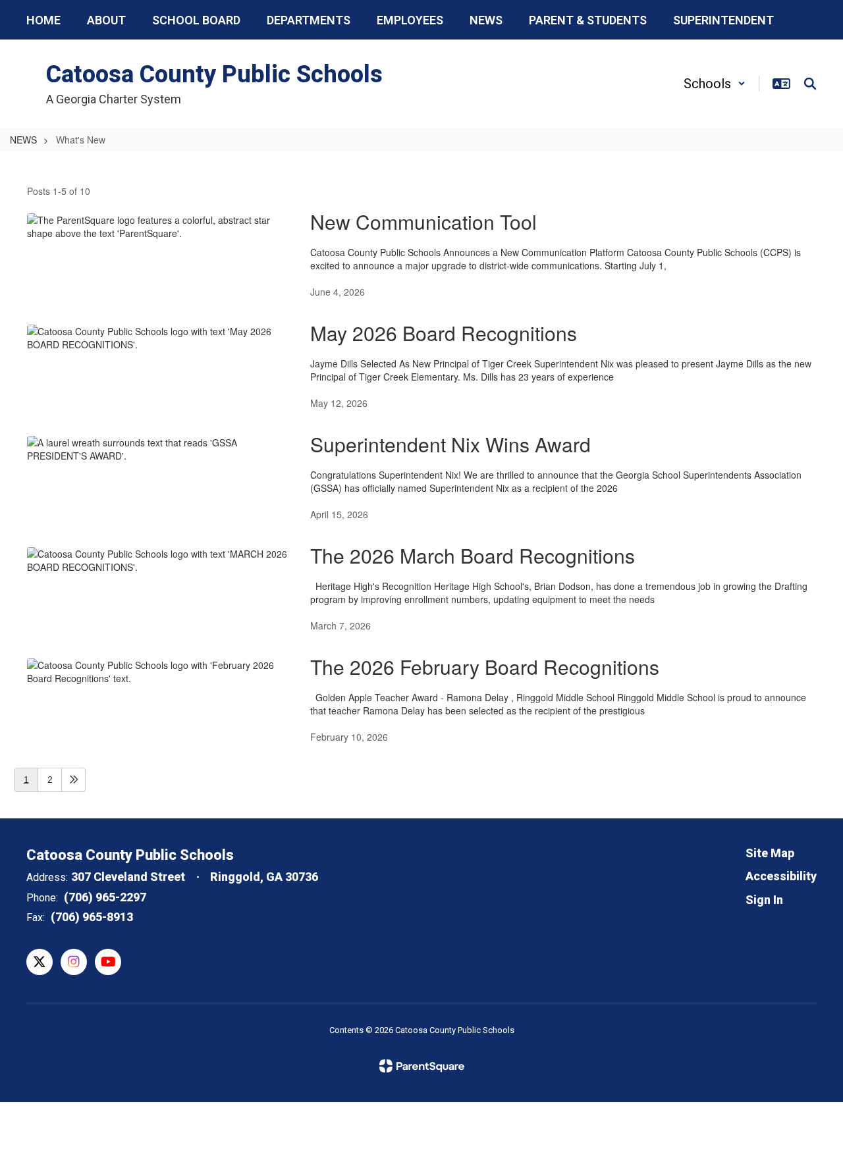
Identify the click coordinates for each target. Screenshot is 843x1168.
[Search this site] (810, 83)
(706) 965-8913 (92, 917)
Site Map (770, 853)
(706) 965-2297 (105, 897)
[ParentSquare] (422, 1066)
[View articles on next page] (73, 779)
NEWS (23, 139)
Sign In (764, 900)
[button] (715, 84)
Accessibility (781, 876)
